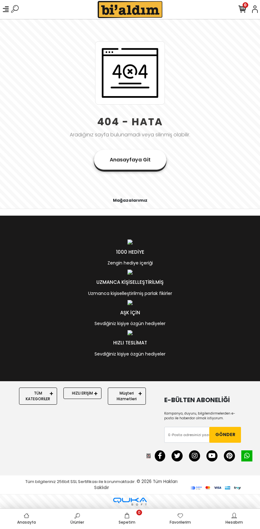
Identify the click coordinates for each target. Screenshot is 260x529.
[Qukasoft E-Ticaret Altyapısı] (130, 502)
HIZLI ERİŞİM (82, 393)
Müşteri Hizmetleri (127, 396)
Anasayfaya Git (130, 159)
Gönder (225, 434)
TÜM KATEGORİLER (38, 396)
